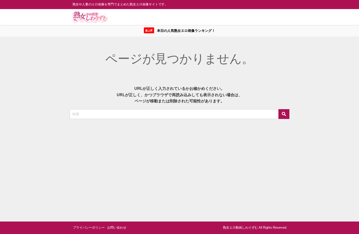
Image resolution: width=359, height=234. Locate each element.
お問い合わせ (116, 227)
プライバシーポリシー (89, 227)
